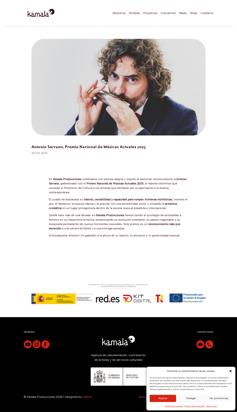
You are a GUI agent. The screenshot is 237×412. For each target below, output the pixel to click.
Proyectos (150, 13)
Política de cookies (174, 406)
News (183, 13)
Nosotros (119, 13)
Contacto (207, 13)
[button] (230, 371)
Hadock (87, 396)
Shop (193, 13)
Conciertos (168, 13)
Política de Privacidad (194, 406)
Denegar (191, 398)
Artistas (134, 13)
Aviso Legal (211, 406)
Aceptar (162, 398)
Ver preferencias (218, 398)
